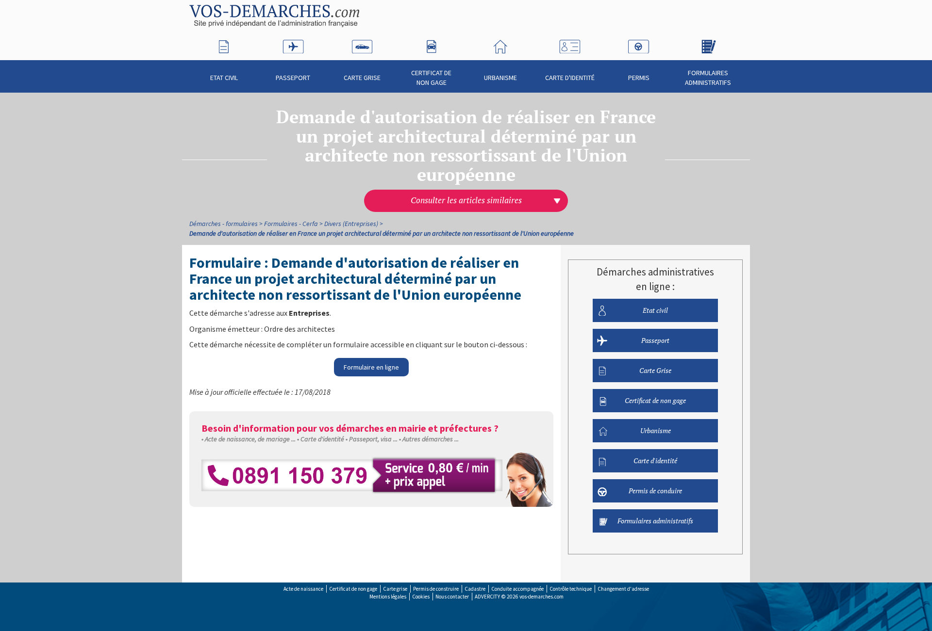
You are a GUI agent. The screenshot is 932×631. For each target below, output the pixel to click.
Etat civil (224, 77)
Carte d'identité (570, 77)
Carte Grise (362, 77)
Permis (638, 77)
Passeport (293, 77)
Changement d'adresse (623, 588)
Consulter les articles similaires (466, 200)
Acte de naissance (303, 588)
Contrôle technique (570, 588)
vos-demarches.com (541, 596)
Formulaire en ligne (371, 367)
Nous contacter (452, 596)
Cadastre (475, 588)
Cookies (421, 596)
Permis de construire (436, 588)
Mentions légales (387, 596)
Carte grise (395, 588)
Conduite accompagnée (517, 588)
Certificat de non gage (431, 77)
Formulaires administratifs (708, 77)
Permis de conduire (655, 490)
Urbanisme (500, 77)
